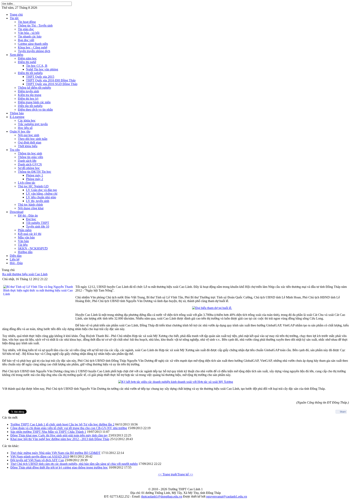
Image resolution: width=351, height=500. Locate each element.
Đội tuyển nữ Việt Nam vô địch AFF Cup (37, 460)
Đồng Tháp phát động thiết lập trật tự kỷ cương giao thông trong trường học (59, 467)
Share (343, 411)
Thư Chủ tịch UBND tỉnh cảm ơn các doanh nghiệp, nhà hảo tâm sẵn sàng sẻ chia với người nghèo (74, 463)
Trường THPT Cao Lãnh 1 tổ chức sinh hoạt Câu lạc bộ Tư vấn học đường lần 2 (62, 424)
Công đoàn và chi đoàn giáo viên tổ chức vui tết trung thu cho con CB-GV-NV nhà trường (68, 428)
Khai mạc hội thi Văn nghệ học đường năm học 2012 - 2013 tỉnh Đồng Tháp (59, 439)
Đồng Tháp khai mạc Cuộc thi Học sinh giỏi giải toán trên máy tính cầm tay (59, 435)
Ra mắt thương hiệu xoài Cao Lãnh (25, 274)
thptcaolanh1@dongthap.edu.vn (161, 496)
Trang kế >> (185, 474)
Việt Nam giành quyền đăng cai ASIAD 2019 (39, 456)
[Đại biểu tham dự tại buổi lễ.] (212, 308)
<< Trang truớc (167, 474)
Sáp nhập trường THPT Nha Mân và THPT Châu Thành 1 (48, 431)
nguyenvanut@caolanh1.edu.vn (226, 496)
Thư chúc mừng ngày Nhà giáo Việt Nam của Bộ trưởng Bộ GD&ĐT (55, 453)
